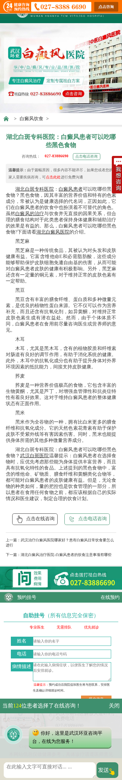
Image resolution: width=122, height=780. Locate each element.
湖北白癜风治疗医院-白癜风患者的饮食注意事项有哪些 (66, 555)
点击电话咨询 (86, 156)
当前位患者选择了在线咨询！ (41, 706)
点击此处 (53, 177)
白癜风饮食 (31, 118)
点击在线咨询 (40, 518)
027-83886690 (56, 156)
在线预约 (110, 597)
